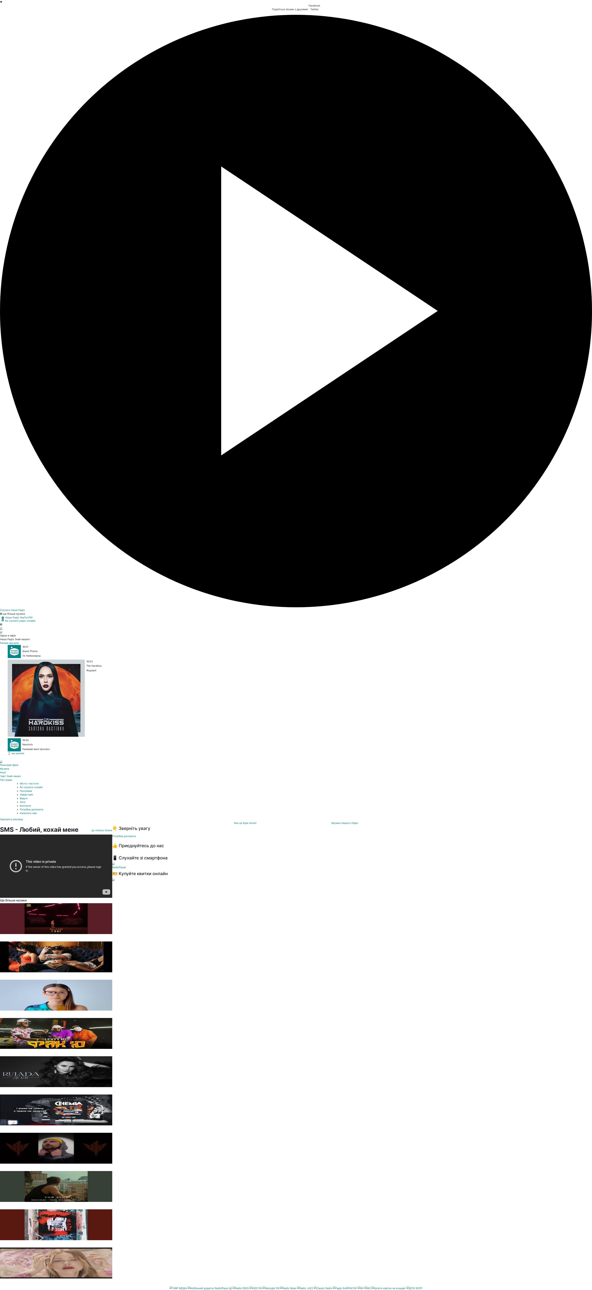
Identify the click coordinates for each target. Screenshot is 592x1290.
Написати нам (28, 813)
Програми (26, 790)
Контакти (25, 805)
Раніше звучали (9, 642)
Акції (3, 772)
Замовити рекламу (11, 819)
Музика (4, 768)
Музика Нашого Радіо (344, 823)
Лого (23, 802)
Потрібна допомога (31, 809)
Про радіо (6, 779)
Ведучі (24, 798)
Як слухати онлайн (31, 787)
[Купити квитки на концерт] (389, 1287)
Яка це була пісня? (245, 823)
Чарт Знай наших (10, 776)
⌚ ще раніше (16, 753)
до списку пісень (102, 830)
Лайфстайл (26, 794)
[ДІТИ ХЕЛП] (414, 1287)
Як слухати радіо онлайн (20, 620)
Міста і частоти (29, 783)
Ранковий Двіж (9, 765)
